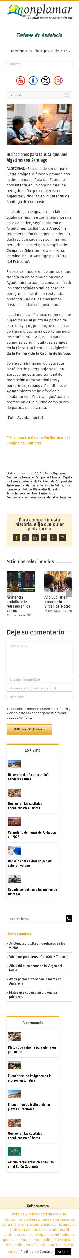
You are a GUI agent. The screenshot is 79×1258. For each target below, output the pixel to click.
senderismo (32, 497)
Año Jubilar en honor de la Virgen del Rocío (57, 601)
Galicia (31, 485)
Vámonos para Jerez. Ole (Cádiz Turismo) (38, 957)
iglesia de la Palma (50, 485)
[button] (10, 594)
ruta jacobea (29, 493)
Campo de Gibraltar (48, 477)
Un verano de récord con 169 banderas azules (28, 777)
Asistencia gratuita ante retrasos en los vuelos (18, 604)
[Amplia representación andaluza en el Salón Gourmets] (14, 1151)
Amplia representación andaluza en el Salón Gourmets (31, 1164)
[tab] (33, 750)
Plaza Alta (40, 489)
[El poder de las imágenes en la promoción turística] (14, 1065)
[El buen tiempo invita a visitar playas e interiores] (14, 1094)
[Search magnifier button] (69, 918)
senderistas (50, 497)
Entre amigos (16, 485)
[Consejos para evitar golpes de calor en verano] (14, 850)
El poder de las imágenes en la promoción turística (30, 1078)
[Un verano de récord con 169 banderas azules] (14, 764)
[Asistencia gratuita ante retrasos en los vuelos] (21, 573)
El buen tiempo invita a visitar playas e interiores (29, 1107)
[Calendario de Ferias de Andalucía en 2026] (14, 821)
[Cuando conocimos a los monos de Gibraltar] (14, 879)
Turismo (65, 497)
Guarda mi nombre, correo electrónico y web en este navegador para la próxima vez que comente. (38, 713)
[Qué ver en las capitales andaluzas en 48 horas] (14, 793)
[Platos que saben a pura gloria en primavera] (14, 1036)
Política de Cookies (36, 1252)
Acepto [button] (63, 1252)
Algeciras (58, 473)
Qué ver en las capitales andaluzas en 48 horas (25, 805)
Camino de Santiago (20, 477)
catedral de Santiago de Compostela (47, 481)
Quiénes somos (38, 1206)
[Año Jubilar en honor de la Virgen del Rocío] (58, 573)
